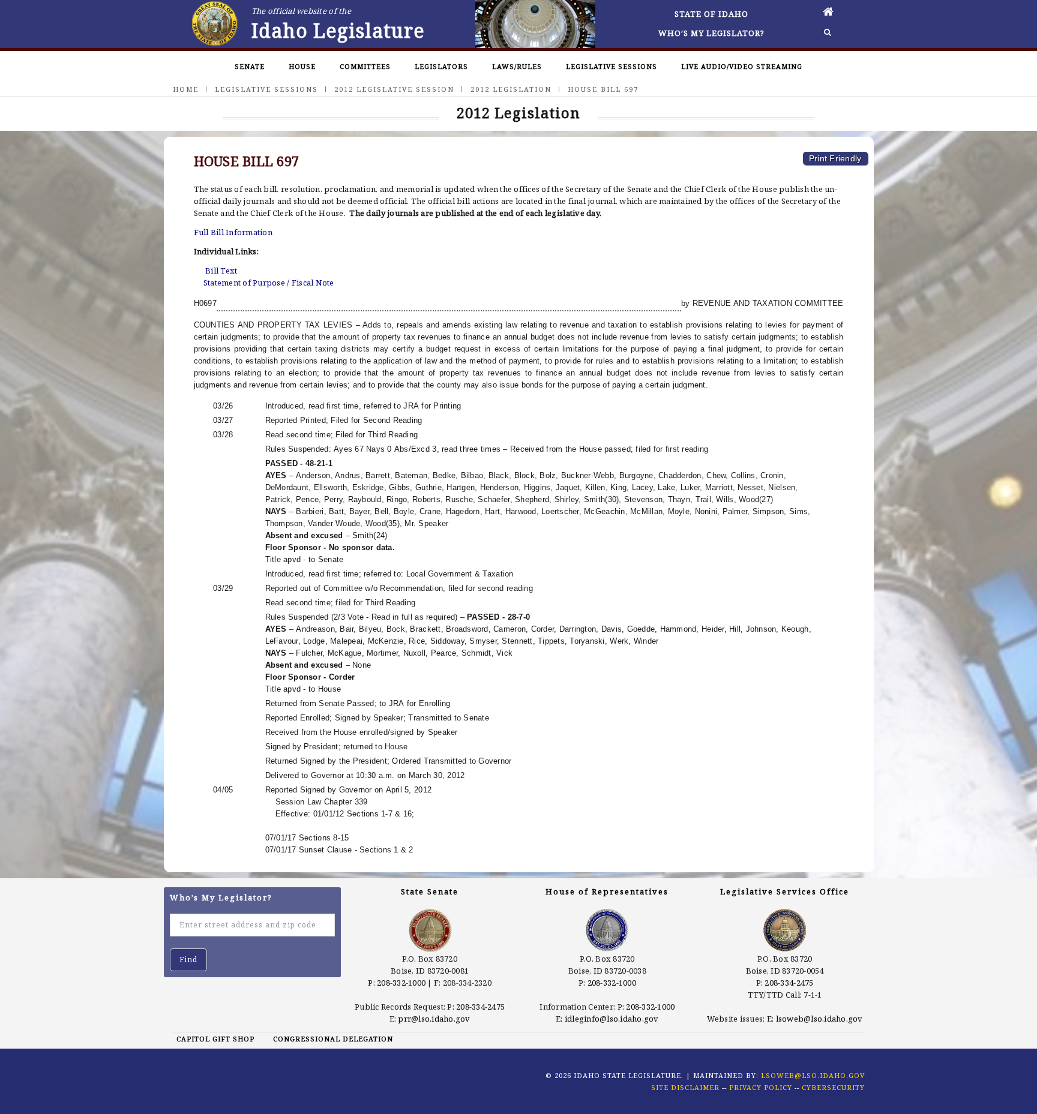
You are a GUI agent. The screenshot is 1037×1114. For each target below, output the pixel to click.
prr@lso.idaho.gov (434, 1018)
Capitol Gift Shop (215, 1038)
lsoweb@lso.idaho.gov (819, 1018)
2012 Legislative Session (394, 89)
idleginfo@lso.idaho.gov (612, 1018)
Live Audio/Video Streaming (741, 66)
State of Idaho (711, 13)
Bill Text (221, 270)
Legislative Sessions (611, 66)
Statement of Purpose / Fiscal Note (268, 282)
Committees (365, 66)
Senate (250, 66)
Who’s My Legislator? (711, 33)
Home (186, 89)
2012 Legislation (511, 89)
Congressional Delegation (333, 1038)
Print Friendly (835, 158)
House (302, 66)
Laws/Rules (517, 66)
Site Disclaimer (685, 1087)
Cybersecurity (833, 1087)
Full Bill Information (233, 232)
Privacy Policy (760, 1087)
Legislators (441, 66)
